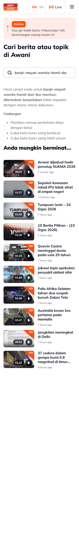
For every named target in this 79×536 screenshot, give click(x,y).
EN (41, 7)
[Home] (11, 7)
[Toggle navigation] (72, 7)
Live (58, 7)
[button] (7, 26)
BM (34, 7)
